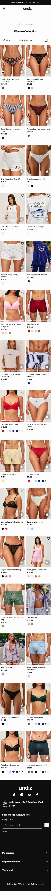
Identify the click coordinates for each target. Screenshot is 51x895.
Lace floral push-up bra (9, 424)
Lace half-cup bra (33, 617)
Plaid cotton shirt (7, 667)
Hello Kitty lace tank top (9, 227)
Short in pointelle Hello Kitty (11, 179)
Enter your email (8, 820)
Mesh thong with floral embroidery (35, 80)
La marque (29, 24)
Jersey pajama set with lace (37, 570)
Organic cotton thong (35, 179)
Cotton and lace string (35, 522)
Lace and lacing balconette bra (12, 522)
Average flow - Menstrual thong (38, 129)
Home (20, 24)
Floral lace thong (33, 474)
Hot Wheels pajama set (35, 227)
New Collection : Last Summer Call (25, 2)
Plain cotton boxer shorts (36, 765)
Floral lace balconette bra (10, 765)
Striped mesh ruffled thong (11, 570)
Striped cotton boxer (8, 474)
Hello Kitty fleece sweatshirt (37, 274)
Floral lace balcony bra (35, 717)
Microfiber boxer (33, 324)
